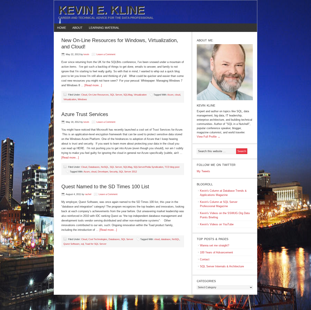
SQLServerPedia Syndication (148, 167)
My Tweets (203, 171)
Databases (94, 167)
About (76, 27)
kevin (86, 54)
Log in (251, 303)
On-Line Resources (98, 94)
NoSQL (105, 167)
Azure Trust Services (84, 114)
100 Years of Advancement (216, 252)
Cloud (84, 94)
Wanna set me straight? (214, 245)
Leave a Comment (105, 54)
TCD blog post (172, 167)
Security (113, 171)
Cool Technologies (97, 239)
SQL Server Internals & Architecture (222, 266)
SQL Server (116, 94)
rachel (88, 194)
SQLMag (127, 94)
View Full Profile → (208, 136)
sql (82, 244)
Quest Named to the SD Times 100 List (105, 186)
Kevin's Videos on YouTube (217, 224)
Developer (103, 171)
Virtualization (140, 94)
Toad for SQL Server (95, 244)
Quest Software (71, 244)
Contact (204, 259)
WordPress (237, 303)
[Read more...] (93, 85)
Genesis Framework (215, 303)
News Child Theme (185, 303)
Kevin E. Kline (101, 9)
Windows (82, 99)
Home (61, 27)
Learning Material (102, 27)
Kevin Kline (206, 105)
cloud (177, 94)
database (166, 239)
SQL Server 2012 (128, 171)
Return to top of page (71, 303)
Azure (170, 94)
